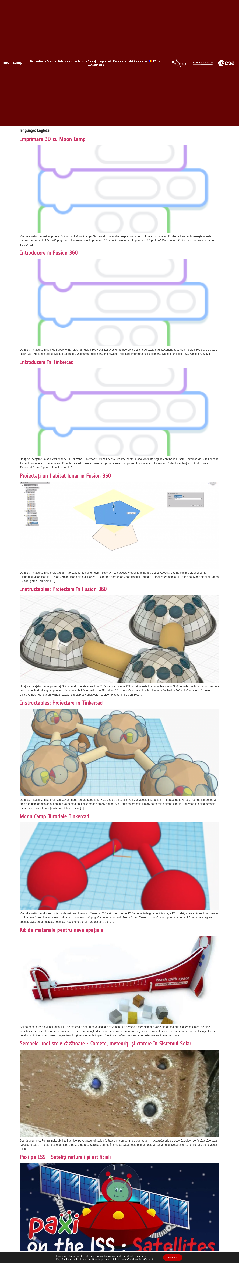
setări (151, 1259)
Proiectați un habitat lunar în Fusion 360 (65, 475)
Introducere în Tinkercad (47, 362)
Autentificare (96, 64)
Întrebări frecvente (136, 61)
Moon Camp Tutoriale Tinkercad (54, 816)
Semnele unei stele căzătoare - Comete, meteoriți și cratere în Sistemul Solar (105, 1043)
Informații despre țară (98, 61)
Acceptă (172, 1257)
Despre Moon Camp (41, 61)
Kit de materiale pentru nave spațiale (61, 930)
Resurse (118, 61)
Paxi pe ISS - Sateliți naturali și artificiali (65, 1157)
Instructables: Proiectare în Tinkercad (61, 702)
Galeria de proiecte (69, 61)
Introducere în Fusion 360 (49, 252)
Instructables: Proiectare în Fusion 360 (63, 589)
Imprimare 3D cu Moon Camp (53, 139)
